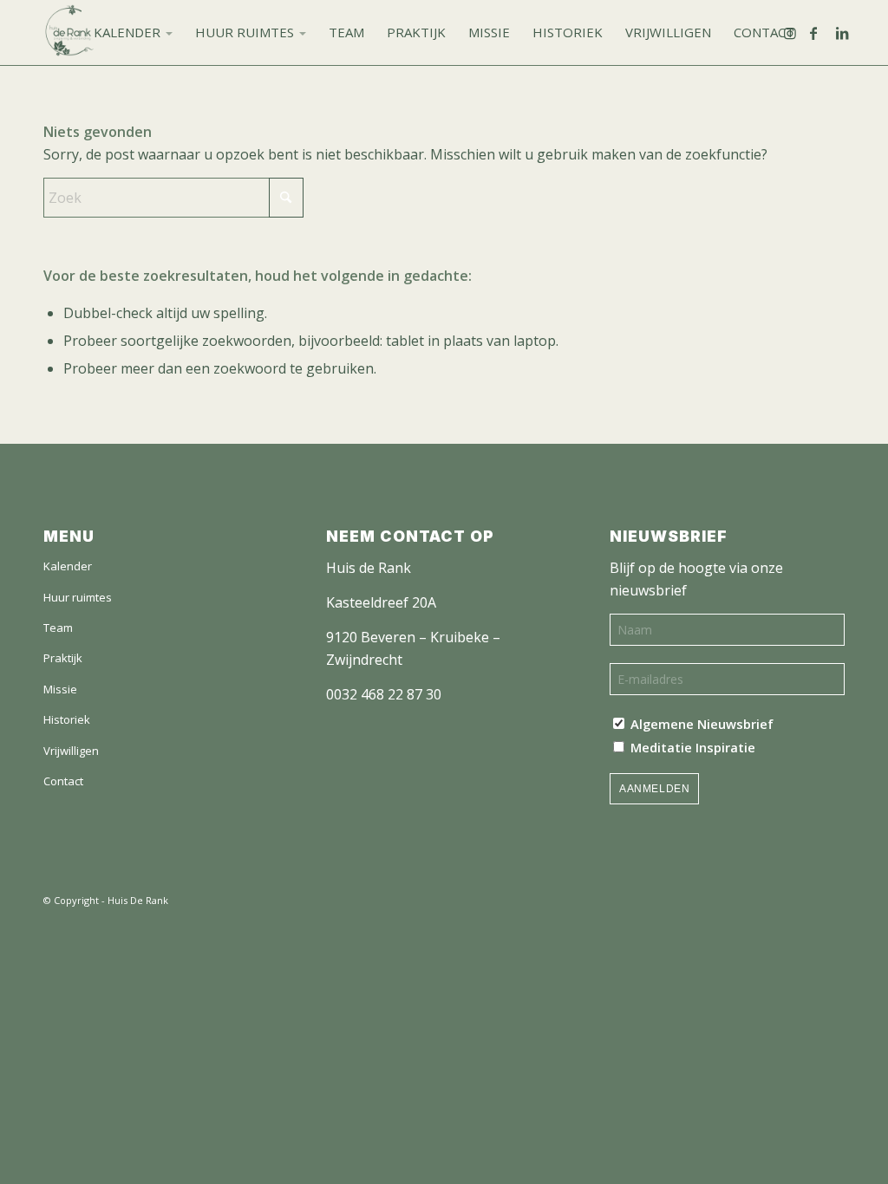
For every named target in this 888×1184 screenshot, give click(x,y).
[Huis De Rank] (69, 32)
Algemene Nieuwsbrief (700, 723)
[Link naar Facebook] (823, 32)
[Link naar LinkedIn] (849, 32)
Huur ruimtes (77, 597)
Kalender (67, 566)
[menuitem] (133, 32)
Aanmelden (654, 789)
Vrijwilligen (71, 750)
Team (58, 627)
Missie (60, 689)
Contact (63, 781)
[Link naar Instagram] (797, 32)
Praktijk (62, 658)
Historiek (66, 719)
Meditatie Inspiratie (691, 747)
